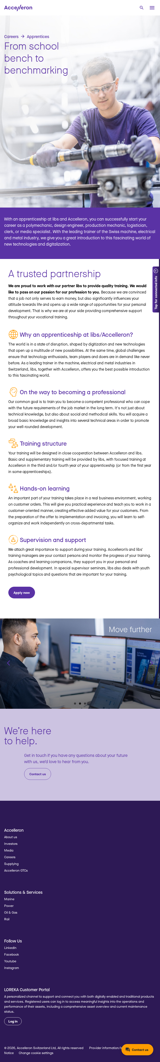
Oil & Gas (10, 912)
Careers (9, 857)
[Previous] (8, 663)
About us (10, 837)
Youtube (10, 961)
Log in (13, 1021)
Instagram (11, 968)
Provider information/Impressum (112, 1048)
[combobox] (141, 7)
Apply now (22, 592)
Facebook (11, 954)
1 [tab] (75, 703)
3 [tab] (85, 703)
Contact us (37, 774)
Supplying (11, 864)
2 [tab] (80, 703)
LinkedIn (10, 948)
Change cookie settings (36, 1053)
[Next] (151, 663)
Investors (11, 843)
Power (9, 906)
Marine (9, 899)
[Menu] (152, 8)
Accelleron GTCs (16, 870)
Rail (6, 919)
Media (8, 850)
